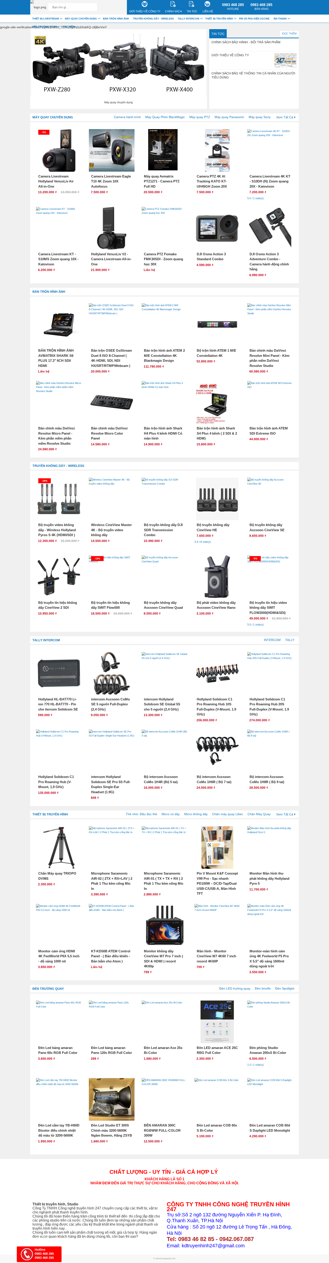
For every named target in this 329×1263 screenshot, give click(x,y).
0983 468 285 (233, 7)
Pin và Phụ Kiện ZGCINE (254, 18)
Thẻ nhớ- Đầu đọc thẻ (141, 814)
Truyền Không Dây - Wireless (58, 466)
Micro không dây (196, 814)
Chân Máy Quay (259, 814)
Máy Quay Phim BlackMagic (165, 117)
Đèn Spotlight (284, 988)
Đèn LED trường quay (234, 988)
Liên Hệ (208, 11)
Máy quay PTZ (199, 117)
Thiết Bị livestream (45, 18)
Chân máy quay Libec (227, 814)
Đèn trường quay (48, 988)
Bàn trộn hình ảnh (48, 291)
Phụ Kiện (69, 26)
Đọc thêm (289, 33)
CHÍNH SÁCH (173, 11)
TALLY (289, 640)
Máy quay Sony (260, 117)
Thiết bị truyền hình (50, 814)
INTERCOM (272, 640)
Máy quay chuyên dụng (52, 117)
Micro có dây (171, 814)
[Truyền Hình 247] (38, 7)
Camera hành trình (127, 117)
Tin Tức (218, 34)
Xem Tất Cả (284, 117)
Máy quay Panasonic (229, 117)
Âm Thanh (280, 18)
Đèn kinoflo (263, 988)
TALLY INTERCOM (46, 640)
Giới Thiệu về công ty (144, 11)
